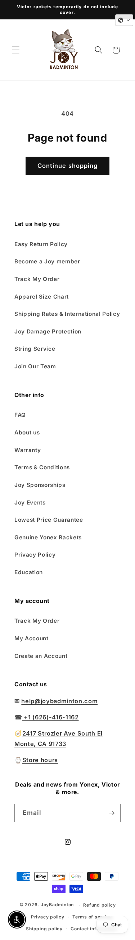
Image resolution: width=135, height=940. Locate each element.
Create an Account (40, 656)
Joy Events (30, 502)
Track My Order (36, 279)
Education (28, 572)
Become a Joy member (47, 261)
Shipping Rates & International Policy (67, 313)
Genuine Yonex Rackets (48, 537)
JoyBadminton (57, 905)
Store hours (40, 760)
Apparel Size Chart (41, 296)
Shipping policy (44, 928)
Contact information (94, 928)
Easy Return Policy (41, 244)
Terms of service (92, 917)
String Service (34, 348)
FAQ (20, 414)
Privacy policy (47, 917)
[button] (15, 50)
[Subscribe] (111, 813)
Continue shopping (67, 165)
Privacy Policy (34, 554)
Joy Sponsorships (40, 484)
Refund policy (99, 905)
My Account (31, 638)
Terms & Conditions (42, 467)
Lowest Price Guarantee (48, 519)
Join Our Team (35, 366)
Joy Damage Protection (47, 331)
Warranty (27, 450)
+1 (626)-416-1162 (50, 717)
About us (27, 432)
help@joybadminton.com (59, 701)
